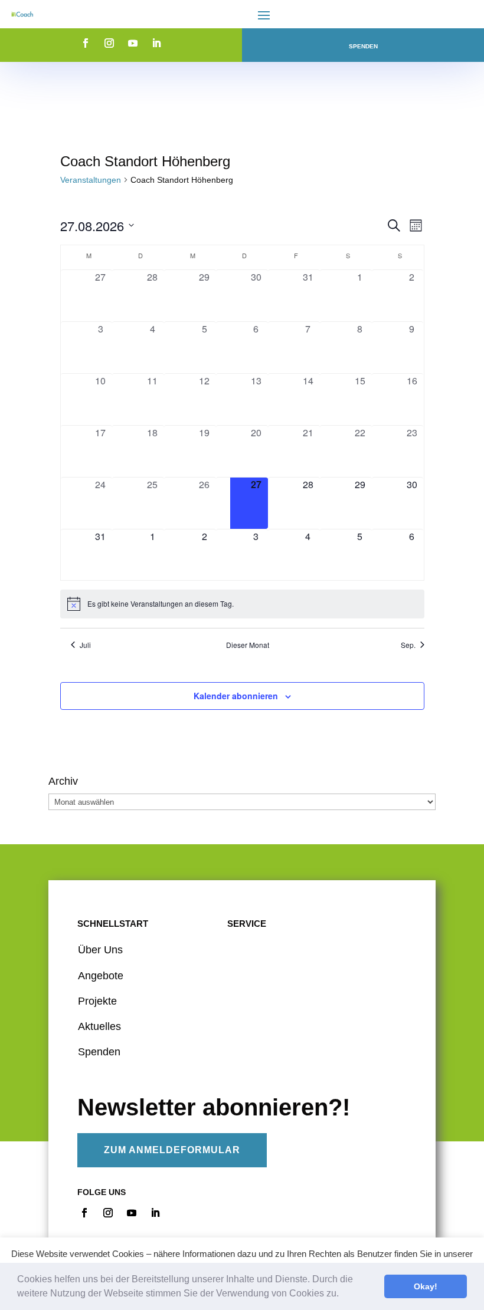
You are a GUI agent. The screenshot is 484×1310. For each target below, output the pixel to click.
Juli (85, 645)
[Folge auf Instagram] (109, 43)
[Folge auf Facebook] (85, 43)
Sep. (408, 645)
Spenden (363, 46)
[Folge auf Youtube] (132, 43)
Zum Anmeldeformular (172, 1150)
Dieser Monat (247, 645)
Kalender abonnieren (236, 696)
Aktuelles (99, 1026)
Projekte (97, 1001)
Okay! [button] (425, 1286)
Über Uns (100, 950)
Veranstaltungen (90, 180)
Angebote (100, 976)
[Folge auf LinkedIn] (156, 43)
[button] (343, 1294)
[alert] (242, 604)
